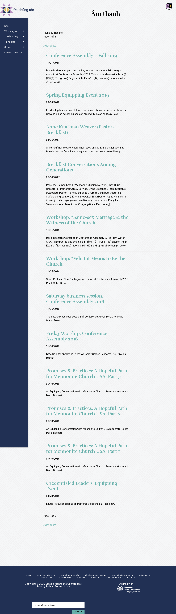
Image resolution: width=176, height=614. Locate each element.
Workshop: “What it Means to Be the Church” (85, 261)
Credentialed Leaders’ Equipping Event (81, 486)
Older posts (49, 45)
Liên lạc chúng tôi (13, 52)
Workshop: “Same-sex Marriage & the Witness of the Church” (87, 220)
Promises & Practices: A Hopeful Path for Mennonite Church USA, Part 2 (86, 411)
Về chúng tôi (10, 31)
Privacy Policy (45, 586)
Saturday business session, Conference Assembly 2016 (75, 298)
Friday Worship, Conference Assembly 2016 (76, 336)
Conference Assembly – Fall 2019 (81, 55)
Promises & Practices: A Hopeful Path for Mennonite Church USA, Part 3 (86, 373)
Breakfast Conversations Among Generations (81, 167)
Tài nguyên (9, 41)
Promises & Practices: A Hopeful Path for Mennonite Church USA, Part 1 (86, 448)
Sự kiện (8, 47)
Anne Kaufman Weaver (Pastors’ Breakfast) (80, 129)
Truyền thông (11, 36)
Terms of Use (62, 586)
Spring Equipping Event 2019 (77, 95)
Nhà (6, 25)
